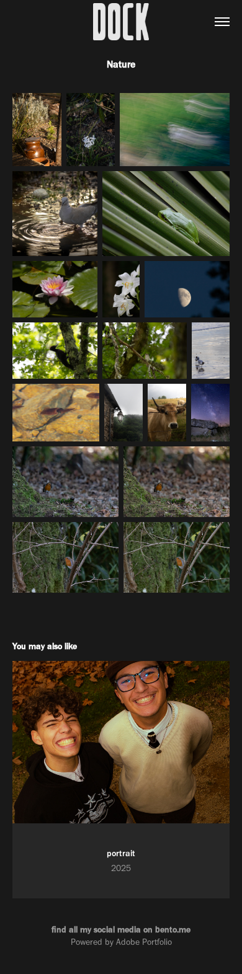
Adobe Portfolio (144, 942)
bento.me (172, 929)
